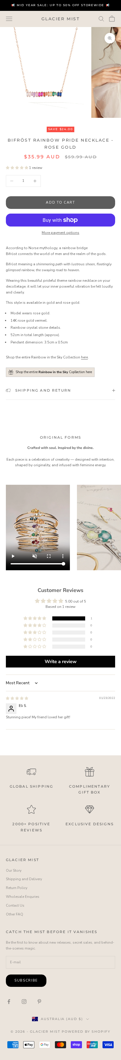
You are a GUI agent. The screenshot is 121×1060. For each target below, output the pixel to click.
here (84, 357)
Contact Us (15, 905)
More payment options (60, 232)
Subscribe (26, 980)
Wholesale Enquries (22, 896)
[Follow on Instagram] (24, 1001)
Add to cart (60, 202)
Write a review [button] (61, 661)
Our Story (13, 870)
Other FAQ (14, 914)
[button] (17, 167)
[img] (17, 698)
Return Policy (16, 887)
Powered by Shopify (86, 1031)
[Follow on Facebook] (9, 1001)
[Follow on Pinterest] (39, 1001)
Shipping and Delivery (24, 879)
